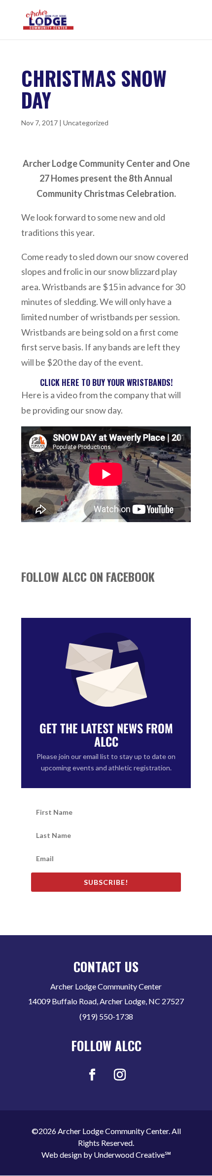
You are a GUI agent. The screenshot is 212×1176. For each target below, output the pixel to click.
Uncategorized (85, 122)
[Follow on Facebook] (92, 1075)
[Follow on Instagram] (120, 1075)
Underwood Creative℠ (132, 1154)
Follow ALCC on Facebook (88, 576)
